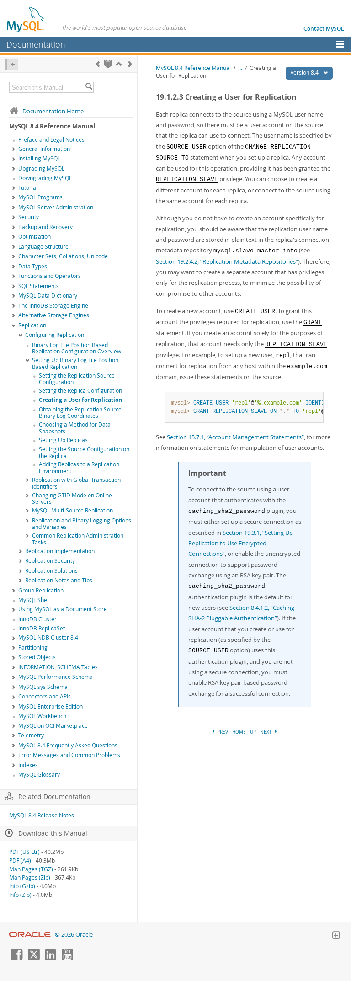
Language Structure (43, 247)
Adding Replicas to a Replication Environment (79, 467)
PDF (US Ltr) (24, 851)
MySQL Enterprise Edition (50, 706)
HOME (239, 732)
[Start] (108, 63)
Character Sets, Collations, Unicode (63, 256)
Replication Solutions (51, 571)
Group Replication (41, 590)
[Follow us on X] (33, 958)
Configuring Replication (54, 335)
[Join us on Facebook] (16, 958)
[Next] (130, 63)
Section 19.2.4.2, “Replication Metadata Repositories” (227, 261)
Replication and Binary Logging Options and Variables (81, 524)
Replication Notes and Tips (58, 580)
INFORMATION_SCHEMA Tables (58, 667)
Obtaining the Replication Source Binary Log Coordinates (80, 412)
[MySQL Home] (26, 19)
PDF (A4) (20, 860)
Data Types (32, 266)
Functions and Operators (49, 276)
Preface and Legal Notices (51, 140)
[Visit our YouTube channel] (67, 958)
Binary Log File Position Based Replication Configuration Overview (76, 348)
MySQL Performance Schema (55, 677)
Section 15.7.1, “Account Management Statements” (235, 437)
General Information (44, 149)
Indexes (28, 765)
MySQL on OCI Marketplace (53, 726)
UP (253, 732)
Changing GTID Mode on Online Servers (72, 498)
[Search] (88, 87)
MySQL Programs (40, 197)
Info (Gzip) (22, 886)
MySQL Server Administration (55, 207)
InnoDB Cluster (37, 619)
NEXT (266, 732)
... (240, 67)
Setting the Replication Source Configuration (77, 379)
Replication (32, 325)
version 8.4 (305, 72)
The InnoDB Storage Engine (53, 305)
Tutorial (27, 188)
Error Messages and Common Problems (69, 755)
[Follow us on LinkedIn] (50, 958)
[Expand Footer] (336, 936)
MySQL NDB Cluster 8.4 (48, 637)
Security (28, 217)
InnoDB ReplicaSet (41, 628)
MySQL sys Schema (43, 687)
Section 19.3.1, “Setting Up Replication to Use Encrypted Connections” (240, 543)
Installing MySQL (39, 158)
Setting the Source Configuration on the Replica (84, 452)
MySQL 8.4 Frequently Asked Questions (67, 745)
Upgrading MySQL (41, 168)
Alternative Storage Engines (53, 315)
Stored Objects (37, 657)
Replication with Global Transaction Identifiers (76, 483)
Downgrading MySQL (45, 178)
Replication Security (50, 561)
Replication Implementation (60, 551)
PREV (222, 732)
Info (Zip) (20, 894)
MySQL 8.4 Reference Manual (193, 67)
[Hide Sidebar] (11, 64)
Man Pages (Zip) (29, 877)
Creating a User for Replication (80, 400)
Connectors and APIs (44, 696)
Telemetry (31, 735)
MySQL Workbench (42, 716)
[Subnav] (14, 149)
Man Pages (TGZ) (31, 869)
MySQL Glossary (39, 774)
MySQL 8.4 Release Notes (41, 815)
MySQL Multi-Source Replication (72, 510)
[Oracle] (30, 934)
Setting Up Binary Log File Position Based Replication (75, 363)
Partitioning (33, 647)
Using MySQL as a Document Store (62, 609)
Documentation (35, 44)
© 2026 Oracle (74, 934)
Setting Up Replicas (63, 440)
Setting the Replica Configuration (80, 391)
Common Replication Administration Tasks (77, 539)
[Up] (118, 63)
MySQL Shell (34, 600)
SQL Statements (38, 286)
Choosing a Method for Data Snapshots (75, 428)
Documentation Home (53, 111)
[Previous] (97, 63)
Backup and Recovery (45, 227)
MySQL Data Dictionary (47, 295)
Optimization (34, 236)
